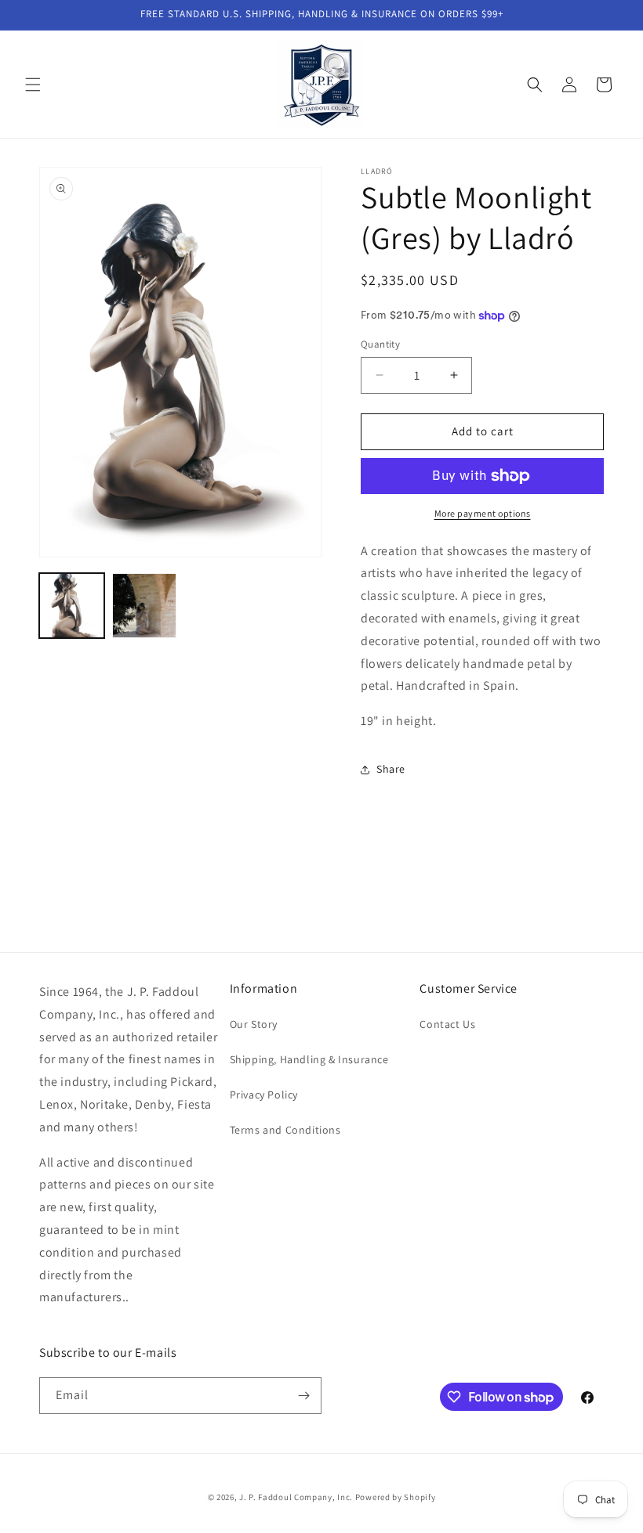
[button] (33, 84)
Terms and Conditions (285, 1130)
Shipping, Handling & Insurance (309, 1059)
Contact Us (447, 1024)
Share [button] (390, 769)
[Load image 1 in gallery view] (71, 605)
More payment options (482, 513)
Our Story (254, 1024)
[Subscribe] (303, 1395)
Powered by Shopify (395, 1497)
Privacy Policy (264, 1095)
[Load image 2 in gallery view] (144, 605)
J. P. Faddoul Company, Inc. (296, 1497)
